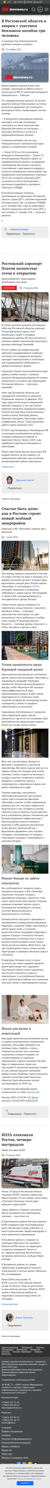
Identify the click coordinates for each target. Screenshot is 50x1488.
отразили (13, 1282)
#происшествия (10, 1304)
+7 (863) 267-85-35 (10, 1417)
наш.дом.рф (33, 1092)
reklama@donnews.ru (12, 1407)
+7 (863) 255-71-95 (10, 1402)
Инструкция (27, 1347)
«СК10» (36, 586)
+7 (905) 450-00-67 (10, 1405)
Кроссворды (7, 1349)
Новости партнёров (22, 1351)
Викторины (22, 1349)
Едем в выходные (10, 1347)
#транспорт (8, 466)
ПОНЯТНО (25, 1483)
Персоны (40, 1347)
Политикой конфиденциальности (29, 1479)
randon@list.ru (8, 1422)
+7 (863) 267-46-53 (10, 1420)
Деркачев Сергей (25, 480)
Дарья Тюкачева (24, 1317)
